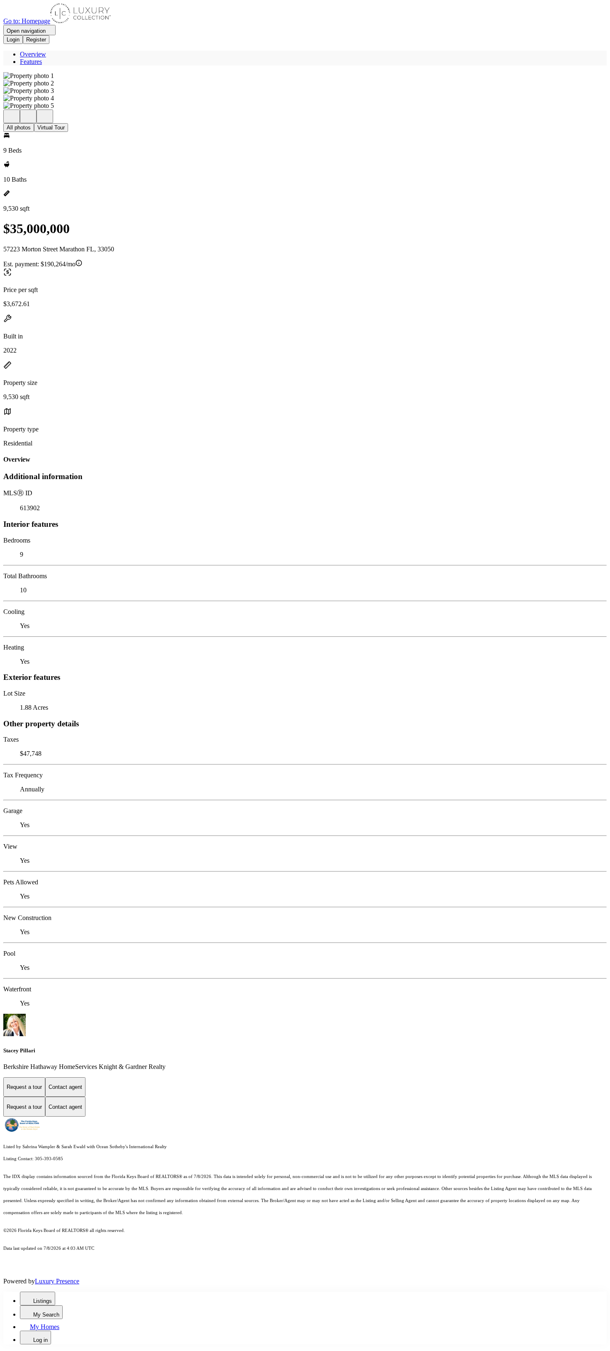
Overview (33, 54)
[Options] (11, 116)
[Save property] (28, 116)
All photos (19, 127)
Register (36, 40)
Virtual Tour (51, 127)
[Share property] (45, 116)
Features (31, 61)
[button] (305, 76)
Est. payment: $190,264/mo (39, 264)
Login (13, 40)
